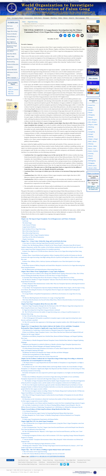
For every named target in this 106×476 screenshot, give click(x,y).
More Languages (80, 18)
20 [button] (7, 121)
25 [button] (90, 61)
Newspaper (46, 18)
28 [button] (88, 64)
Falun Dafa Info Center (23, 460)
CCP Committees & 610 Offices (12, 50)
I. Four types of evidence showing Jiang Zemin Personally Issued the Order (43, 243)
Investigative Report (17, 18)
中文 (87, 18)
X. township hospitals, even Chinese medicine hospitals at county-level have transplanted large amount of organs (53, 403)
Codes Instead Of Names (29, 225)
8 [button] (9, 114)
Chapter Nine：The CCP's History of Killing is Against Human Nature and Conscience (46, 449)
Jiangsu (90, 139)
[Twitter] (73, 35)
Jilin (89, 122)
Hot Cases (10, 26)
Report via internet (93, 173)
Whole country (92, 165)
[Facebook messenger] (65, 35)
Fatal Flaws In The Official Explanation (33, 237)
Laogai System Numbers (29, 227)
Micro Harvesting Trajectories (30, 233)
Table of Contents (13, 89)
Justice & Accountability (35, 460)
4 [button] (13, 111)
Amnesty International (59, 460)
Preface (11, 87)
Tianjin (90, 112)
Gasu (94, 148)
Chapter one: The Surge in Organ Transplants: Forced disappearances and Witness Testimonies (48, 219)
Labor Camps (10, 56)
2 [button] (9, 111)
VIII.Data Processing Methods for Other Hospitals (36, 354)
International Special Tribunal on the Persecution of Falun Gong (61, 462)
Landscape (25, 221)
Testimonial (10, 28)
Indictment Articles (12, 72)
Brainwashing (11, 61)
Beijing (90, 107)
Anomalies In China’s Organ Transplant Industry (35, 235)
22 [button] (93, 59)
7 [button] (7, 114)
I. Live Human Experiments (29, 411)
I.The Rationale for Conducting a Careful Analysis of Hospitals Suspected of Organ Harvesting (48, 330)
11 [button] (16, 114)
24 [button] (88, 61)
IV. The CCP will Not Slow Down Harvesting (34, 316)
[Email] (82, 35)
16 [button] (7, 119)
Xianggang (91, 163)
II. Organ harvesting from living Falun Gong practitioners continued (41, 310)
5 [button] (15, 111)
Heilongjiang (92, 160)
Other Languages (11, 78)
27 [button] (96, 61)
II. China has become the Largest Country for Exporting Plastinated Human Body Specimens (47, 413)
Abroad (90, 168)
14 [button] (13, 116)
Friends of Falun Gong (48, 460)
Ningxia (90, 124)
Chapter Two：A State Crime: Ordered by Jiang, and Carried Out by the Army (43, 241)
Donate (94, 83)
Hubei (95, 146)
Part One (11, 91)
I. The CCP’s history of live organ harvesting (34, 451)
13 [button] (10, 116)
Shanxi (90, 129)
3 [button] (11, 111)
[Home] (12, 8)
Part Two (11, 93)
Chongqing (91, 115)
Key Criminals (11, 39)
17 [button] (10, 119)
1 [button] (7, 111)
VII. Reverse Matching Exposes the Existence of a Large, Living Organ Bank (43, 298)
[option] (12, 106)
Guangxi (90, 134)
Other (8, 75)
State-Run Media (11, 53)
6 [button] (97, 34)
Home (8, 18)
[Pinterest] (77, 35)
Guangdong (91, 132)
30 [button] (93, 64)
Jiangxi (96, 139)
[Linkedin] (69, 35)
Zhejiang (90, 144)
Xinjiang (90, 136)
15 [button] (15, 116)
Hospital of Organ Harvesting (12, 46)
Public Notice (38, 18)
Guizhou (95, 151)
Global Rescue (42, 462)
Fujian (90, 151)
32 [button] (88, 66)
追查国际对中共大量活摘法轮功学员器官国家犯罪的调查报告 (47, 456)
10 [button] (13, 114)
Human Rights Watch (71, 460)
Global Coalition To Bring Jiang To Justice (27, 462)
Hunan (90, 148)
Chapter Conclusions (28, 239)
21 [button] (90, 59)
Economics (10, 67)
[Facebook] (60, 35)
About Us (71, 18)
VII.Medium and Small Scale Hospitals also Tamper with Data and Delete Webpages (45, 352)
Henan (94, 141)
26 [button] (93, 61)
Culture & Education (12, 64)
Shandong (91, 127)
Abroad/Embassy (11, 37)
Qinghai (90, 158)
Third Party (54, 18)
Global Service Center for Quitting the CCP (48, 464)
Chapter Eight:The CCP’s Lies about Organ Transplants (37, 421)
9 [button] (11, 114)
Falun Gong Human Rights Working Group (27, 464)
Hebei (90, 141)
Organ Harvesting (12, 32)
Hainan (90, 146)
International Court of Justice (83, 460)
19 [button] (15, 119)
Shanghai (91, 110)
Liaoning (90, 153)
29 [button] (90, 64)
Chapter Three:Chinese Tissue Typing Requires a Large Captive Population (42, 271)
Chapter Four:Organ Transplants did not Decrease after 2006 (38, 304)
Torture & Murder (12, 34)
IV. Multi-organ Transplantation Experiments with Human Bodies (40, 419)
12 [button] (7, 116)
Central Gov (91, 105)
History (65, 18)
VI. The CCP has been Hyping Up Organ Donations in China (38, 443)
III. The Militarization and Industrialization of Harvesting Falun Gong (41, 269)
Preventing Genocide (81, 462)
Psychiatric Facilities (13, 59)
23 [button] (96, 59)
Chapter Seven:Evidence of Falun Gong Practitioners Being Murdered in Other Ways (45, 409)
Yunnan (90, 117)
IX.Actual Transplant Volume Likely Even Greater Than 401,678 (40, 356)
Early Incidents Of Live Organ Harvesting (33, 229)
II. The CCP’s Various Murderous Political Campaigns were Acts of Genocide (43, 453)
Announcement (28, 18)
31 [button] (96, 64)
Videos (60, 18)
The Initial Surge (27, 223)
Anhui (95, 124)
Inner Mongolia (92, 119)
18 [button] (13, 119)
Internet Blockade (12, 69)
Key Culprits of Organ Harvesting (12, 42)
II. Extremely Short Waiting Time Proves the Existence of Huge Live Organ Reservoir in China (48, 277)
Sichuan (94, 122)
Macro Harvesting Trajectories (30, 231)
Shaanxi (90, 156)
